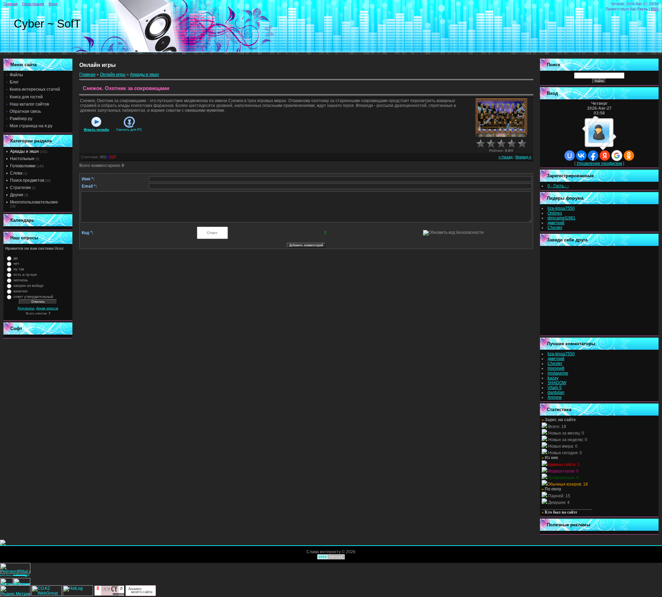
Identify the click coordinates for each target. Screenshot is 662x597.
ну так (18, 269)
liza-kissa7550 (561, 208)
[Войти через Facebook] (593, 155)
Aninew (555, 397)
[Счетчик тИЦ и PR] (109, 594)
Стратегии (20, 187)
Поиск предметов (27, 180)
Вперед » (523, 157)
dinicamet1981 (561, 218)
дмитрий (556, 222)
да (15, 258)
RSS (655, 9)
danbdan (556, 392)
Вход (53, 4)
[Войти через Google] (616, 155)
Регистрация (33, 4)
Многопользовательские (34, 202)
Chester (555, 227)
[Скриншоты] (501, 117)
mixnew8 (556, 368)
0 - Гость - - (558, 185)
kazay (553, 378)
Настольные (22, 158)
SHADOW (557, 382)
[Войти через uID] (569, 155)
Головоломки (23, 165)
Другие (16, 194)
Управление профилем (599, 163)
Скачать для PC (129, 129)
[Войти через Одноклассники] (629, 155)
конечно (20, 291)
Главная (10, 4)
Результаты (26, 308)
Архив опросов (47, 308)
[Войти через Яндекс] (605, 155)
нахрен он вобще (28, 285)
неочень (20, 280)
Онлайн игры (113, 74)
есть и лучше (25, 274)
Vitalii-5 (555, 387)
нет (16, 263)
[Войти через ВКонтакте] (581, 155)
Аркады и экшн (24, 151)
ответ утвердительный (33, 297)
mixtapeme (558, 373)
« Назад (505, 157)
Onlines (555, 213)
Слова (16, 173)
